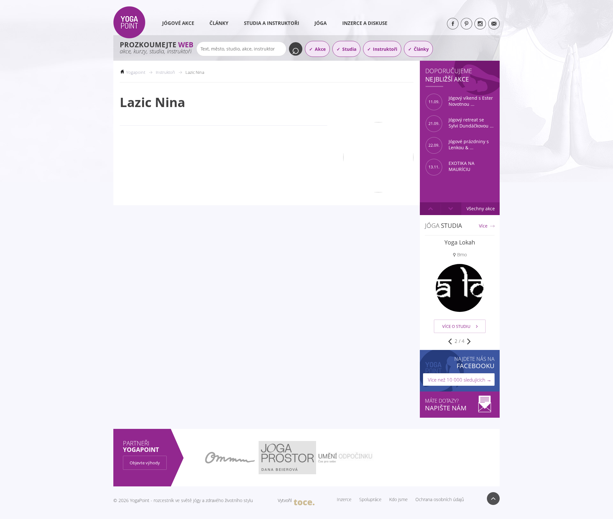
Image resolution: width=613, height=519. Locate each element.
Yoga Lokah (459, 242)
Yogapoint (135, 72)
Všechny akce (480, 208)
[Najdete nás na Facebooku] (452, 23)
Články (218, 23)
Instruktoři (385, 49)
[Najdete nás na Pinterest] (466, 23)
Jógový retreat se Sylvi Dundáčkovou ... (461, 123)
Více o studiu (456, 326)
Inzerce (344, 499)
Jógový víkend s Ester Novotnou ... (460, 101)
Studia (349, 49)
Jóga (320, 23)
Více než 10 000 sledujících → (459, 379)
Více (483, 226)
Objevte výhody (145, 463)
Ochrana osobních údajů (439, 499)
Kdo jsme (398, 499)
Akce (320, 49)
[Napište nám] (494, 23)
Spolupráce (370, 499)
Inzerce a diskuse (364, 23)
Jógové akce (178, 23)
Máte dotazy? (445, 404)
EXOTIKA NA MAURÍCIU (451, 166)
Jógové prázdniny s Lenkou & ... (458, 145)
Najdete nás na (474, 362)
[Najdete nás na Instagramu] (480, 23)
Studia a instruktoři (271, 23)
